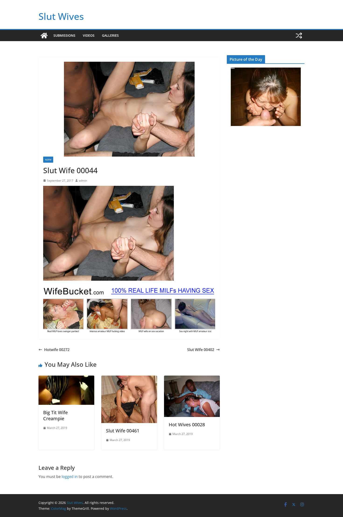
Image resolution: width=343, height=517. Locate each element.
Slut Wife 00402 (200, 349)
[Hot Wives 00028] (192, 378)
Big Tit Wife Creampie (55, 415)
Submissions (64, 35)
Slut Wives (61, 16)
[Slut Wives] (44, 35)
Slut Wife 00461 (122, 430)
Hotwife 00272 (57, 349)
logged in (70, 476)
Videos (88, 35)
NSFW (48, 159)
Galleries (110, 35)
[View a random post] (298, 35)
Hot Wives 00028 (187, 424)
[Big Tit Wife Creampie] (66, 378)
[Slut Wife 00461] (129, 378)
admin (83, 181)
